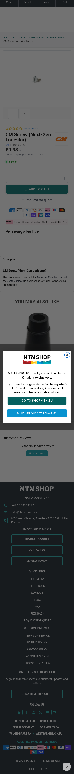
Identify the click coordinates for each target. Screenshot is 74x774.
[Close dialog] (67, 355)
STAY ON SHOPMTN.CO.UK (37, 413)
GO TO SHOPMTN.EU (37, 401)
